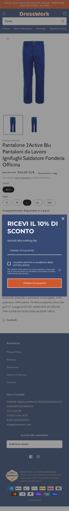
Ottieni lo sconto (34, 283)
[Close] (63, 219)
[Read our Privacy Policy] (60, 270)
